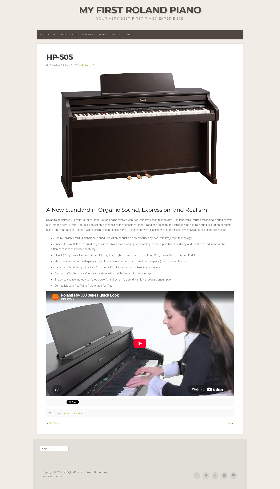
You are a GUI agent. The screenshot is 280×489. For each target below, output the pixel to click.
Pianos (102, 34)
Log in (58, 476)
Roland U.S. (88, 65)
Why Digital (48, 34)
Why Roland (69, 34)
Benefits (87, 34)
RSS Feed (47, 476)
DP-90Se (53, 423)
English (45, 448)
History (116, 34)
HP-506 (227, 423)
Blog (129, 34)
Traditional (77, 413)
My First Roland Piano (140, 10)
